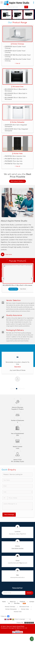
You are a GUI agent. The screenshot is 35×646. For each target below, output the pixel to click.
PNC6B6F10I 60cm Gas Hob (13, 158)
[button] (17, 548)
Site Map (17, 603)
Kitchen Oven (18, 611)
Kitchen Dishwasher (18, 122)
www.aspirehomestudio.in (17, 577)
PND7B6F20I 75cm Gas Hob (13, 163)
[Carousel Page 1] (11, 388)
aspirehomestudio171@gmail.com (17, 563)
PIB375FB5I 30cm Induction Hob (15, 156)
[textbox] (16, 7)
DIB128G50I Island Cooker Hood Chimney (15, 51)
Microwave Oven (18, 86)
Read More (17, 366)
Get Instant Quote (17, 181)
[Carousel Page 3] (14, 388)
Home (4, 601)
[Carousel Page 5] (18, 388)
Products (22, 601)
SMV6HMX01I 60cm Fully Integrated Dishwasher (16, 129)
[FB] (8, 616)
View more (8, 254)
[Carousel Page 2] (13, 388)
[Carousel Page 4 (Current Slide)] (16, 388)
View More (23, 289)
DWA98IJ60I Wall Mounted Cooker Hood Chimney (17, 60)
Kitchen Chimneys (18, 44)
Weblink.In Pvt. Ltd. (22, 628)
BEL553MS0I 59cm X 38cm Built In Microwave (16, 94)
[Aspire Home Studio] (16, 3)
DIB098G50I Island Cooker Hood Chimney (15, 47)
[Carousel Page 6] (20, 388)
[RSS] (24, 603)
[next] (31, 278)
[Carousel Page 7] (22, 388)
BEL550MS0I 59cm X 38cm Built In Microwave (16, 90)
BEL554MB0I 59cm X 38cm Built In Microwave (16, 98)
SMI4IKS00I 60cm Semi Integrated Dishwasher (16, 125)
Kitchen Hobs (18, 153)
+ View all (17, 63)
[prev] (3, 278)
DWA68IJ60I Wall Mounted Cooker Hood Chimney (17, 55)
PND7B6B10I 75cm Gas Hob (13, 161)
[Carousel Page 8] (23, 388)
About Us (12, 601)
